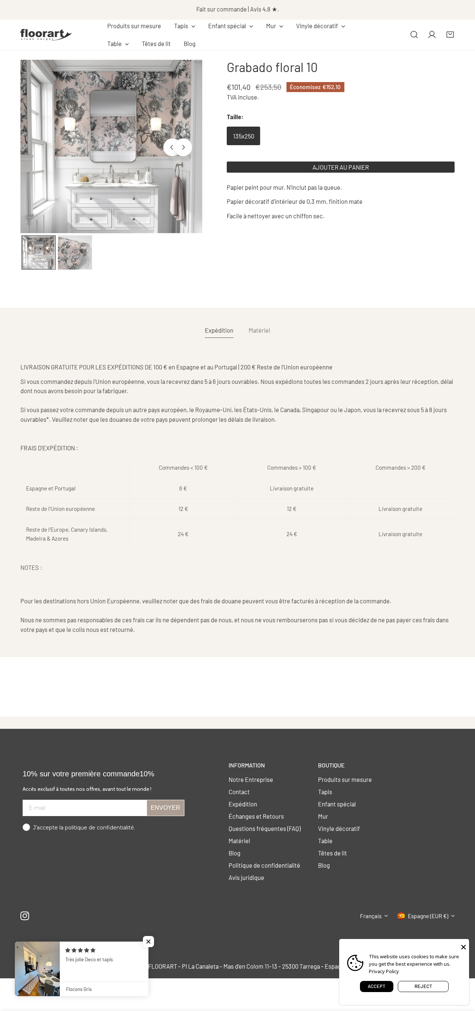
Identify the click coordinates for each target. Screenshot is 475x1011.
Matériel (239, 840)
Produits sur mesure (345, 779)
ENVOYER (165, 808)
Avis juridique (246, 877)
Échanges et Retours (256, 816)
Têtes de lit (332, 853)
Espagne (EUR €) (428, 916)
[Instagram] (25, 916)
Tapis (325, 791)
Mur (323, 816)
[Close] (463, 946)
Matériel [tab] (259, 330)
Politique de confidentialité (264, 865)
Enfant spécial (337, 804)
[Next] (183, 147)
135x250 (243, 136)
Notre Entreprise (251, 779)
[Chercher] (414, 34)
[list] (111, 146)
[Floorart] (46, 34)
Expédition (243, 804)
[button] (185, 26)
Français (370, 916)
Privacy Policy (384, 971)
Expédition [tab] (219, 330)
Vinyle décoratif (339, 828)
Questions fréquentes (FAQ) (265, 828)
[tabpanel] (237, 498)
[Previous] (172, 147)
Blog (234, 853)
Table (325, 840)
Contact (239, 791)
